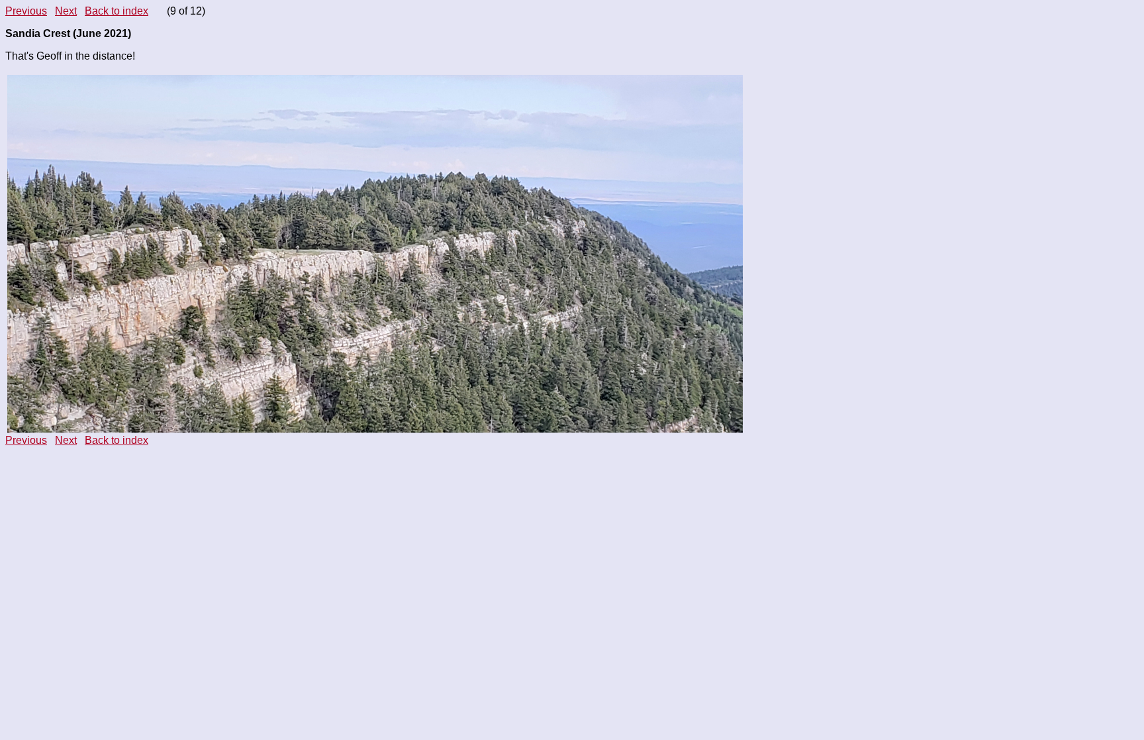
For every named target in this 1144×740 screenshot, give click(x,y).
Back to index (116, 11)
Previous (26, 11)
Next (66, 11)
